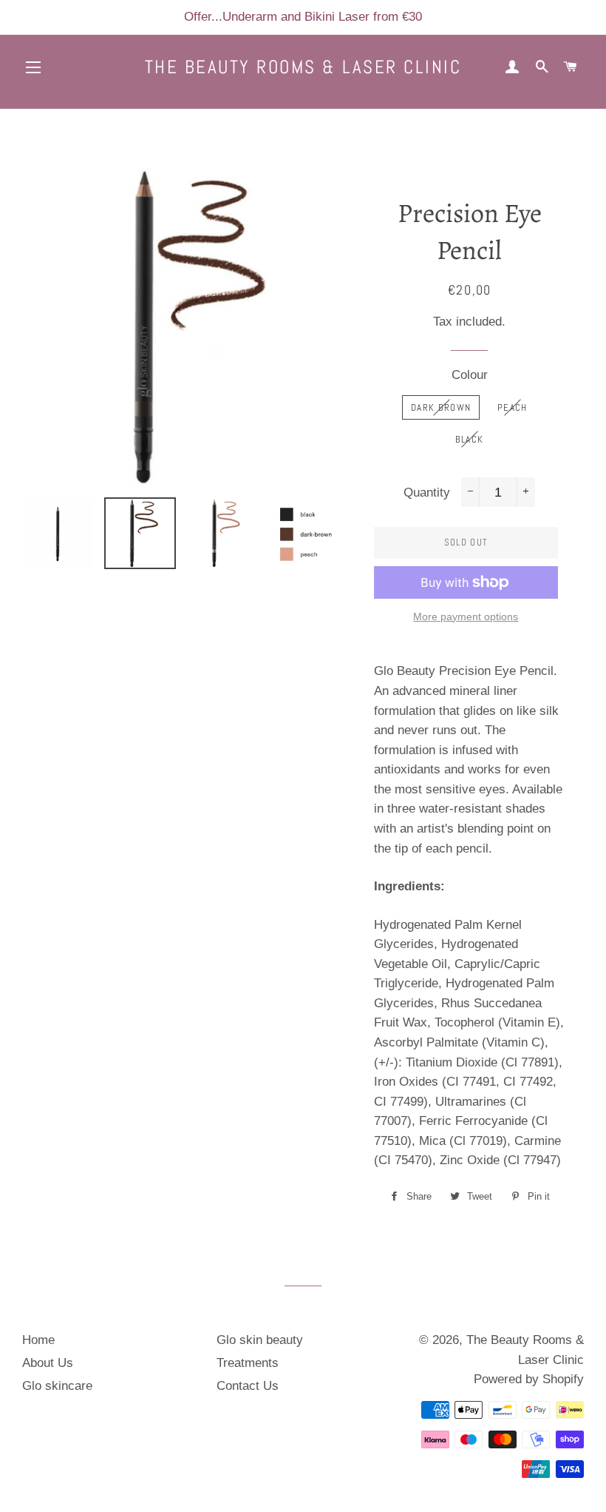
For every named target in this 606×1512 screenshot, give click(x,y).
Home (38, 1340)
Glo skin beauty (260, 1340)
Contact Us (248, 1386)
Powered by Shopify (529, 1379)
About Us (47, 1363)
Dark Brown (441, 407)
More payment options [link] (465, 616)
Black (469, 439)
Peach (512, 407)
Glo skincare (57, 1386)
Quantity (427, 492)
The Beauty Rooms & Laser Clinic (303, 67)
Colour (470, 375)
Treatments (248, 1363)
